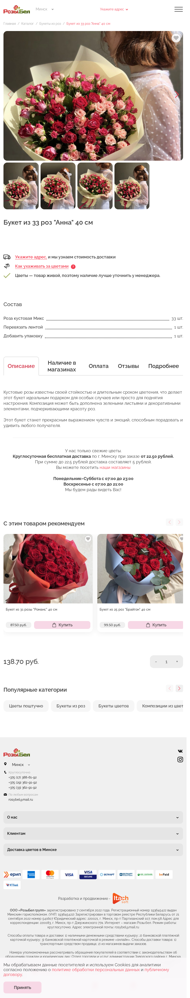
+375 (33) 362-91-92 (23, 787)
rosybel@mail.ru (21, 799)
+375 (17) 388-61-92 (23, 777)
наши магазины (115, 467)
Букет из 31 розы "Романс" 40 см (31, 609)
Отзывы (128, 366)
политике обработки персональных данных (96, 969)
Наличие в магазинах (62, 366)
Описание (21, 366)
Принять (22, 987)
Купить (66, 624)
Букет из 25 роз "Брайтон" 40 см (125, 609)
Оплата (99, 366)
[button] (177, 94)
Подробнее (163, 366)
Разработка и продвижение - (84, 898)
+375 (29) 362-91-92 (23, 782)
